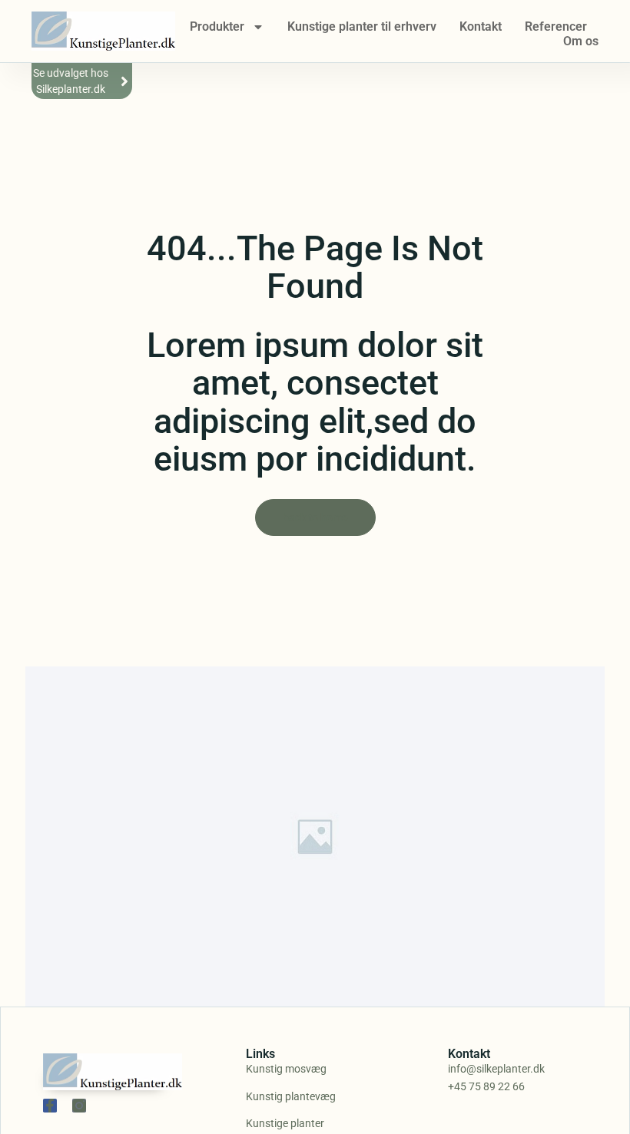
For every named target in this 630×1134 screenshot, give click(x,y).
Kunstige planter (285, 1123)
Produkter (217, 26)
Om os (580, 41)
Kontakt (480, 26)
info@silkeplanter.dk (496, 1069)
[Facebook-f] (50, 1106)
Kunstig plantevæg (291, 1096)
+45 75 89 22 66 (486, 1086)
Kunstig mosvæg (286, 1069)
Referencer (556, 26)
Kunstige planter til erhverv (361, 26)
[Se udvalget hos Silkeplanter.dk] (124, 81)
